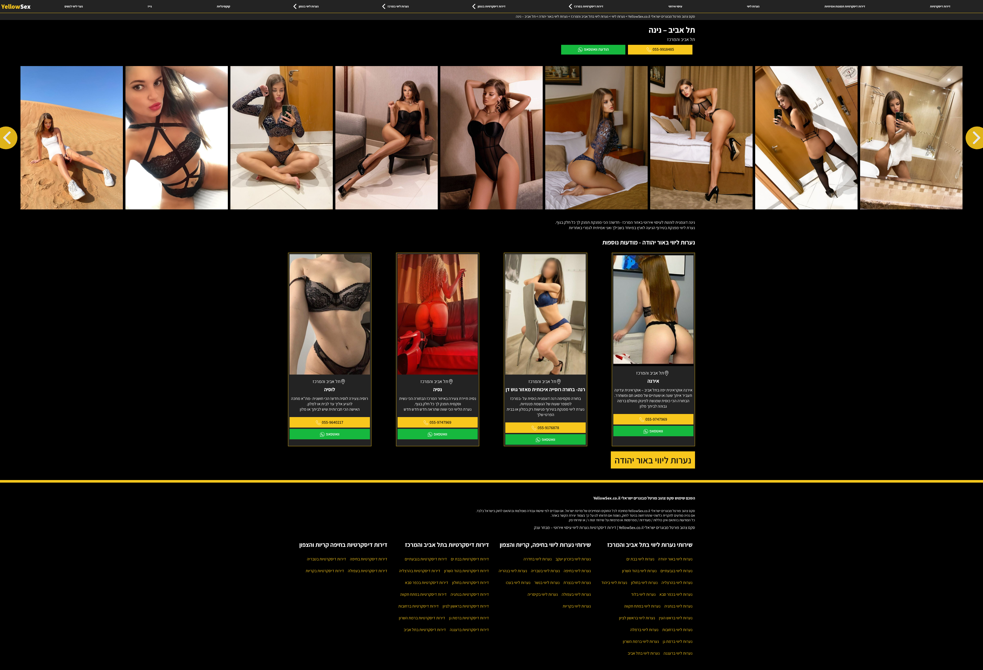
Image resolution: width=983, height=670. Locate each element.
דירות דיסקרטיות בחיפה (368, 559)
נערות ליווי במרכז (398, 6)
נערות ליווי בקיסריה (543, 594)
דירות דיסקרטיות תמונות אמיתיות (845, 6)
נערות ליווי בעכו (518, 582)
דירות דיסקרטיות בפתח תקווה (423, 594)
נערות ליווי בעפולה (576, 594)
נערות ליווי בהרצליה (676, 582)
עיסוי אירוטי (675, 6)
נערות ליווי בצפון (309, 6)
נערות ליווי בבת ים (640, 559)
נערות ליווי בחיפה (577, 570)
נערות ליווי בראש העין (675, 618)
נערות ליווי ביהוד (614, 582)
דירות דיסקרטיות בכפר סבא (426, 582)
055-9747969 (656, 419)
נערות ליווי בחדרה (537, 559)
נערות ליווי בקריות (577, 606)
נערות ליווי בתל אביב (644, 653)
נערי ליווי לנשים (74, 6)
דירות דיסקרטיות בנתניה (470, 594)
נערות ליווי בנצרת (577, 582)
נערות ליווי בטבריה (545, 570)
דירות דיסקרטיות (940, 6)
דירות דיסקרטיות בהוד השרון (466, 570)
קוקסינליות (223, 6)
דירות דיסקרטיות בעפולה (367, 570)
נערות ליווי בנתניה (678, 606)
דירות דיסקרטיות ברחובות (418, 606)
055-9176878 (548, 427)
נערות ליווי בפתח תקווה (642, 606)
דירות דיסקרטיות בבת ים (470, 559)
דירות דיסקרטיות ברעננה (469, 629)
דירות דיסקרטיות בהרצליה (419, 570)
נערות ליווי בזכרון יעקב (573, 559)
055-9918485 (663, 49)
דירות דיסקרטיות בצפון (492, 6)
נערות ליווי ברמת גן (677, 641)
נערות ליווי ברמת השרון (641, 641)
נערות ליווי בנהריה (513, 570)
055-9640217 (332, 422)
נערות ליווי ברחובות (677, 629)
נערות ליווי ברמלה (644, 629)
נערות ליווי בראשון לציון (637, 618)
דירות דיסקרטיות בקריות (325, 570)
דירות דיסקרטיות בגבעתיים (426, 559)
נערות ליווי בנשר (547, 582)
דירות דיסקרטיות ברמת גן (469, 618)
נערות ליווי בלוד (643, 594)
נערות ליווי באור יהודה (653, 460)
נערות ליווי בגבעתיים (676, 570)
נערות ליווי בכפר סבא (675, 594)
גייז (150, 6)
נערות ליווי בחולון (644, 582)
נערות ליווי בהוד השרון (639, 570)
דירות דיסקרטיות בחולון (470, 582)
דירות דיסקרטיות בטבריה (326, 559)
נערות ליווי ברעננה (678, 653)
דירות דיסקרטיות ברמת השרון (422, 618)
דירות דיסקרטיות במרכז (588, 6)
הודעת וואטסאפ (596, 49)
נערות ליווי (753, 6)
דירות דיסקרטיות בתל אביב (425, 629)
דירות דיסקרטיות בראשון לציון (466, 606)
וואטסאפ (656, 431)
